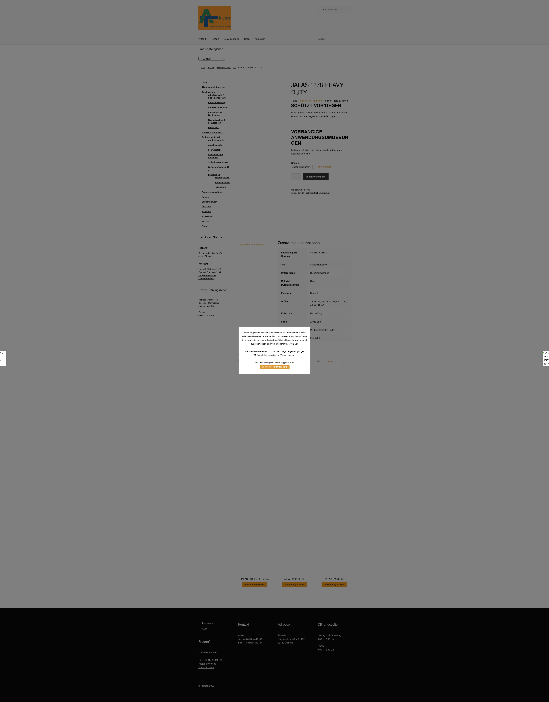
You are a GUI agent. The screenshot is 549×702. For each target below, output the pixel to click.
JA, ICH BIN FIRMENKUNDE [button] (275, 367)
